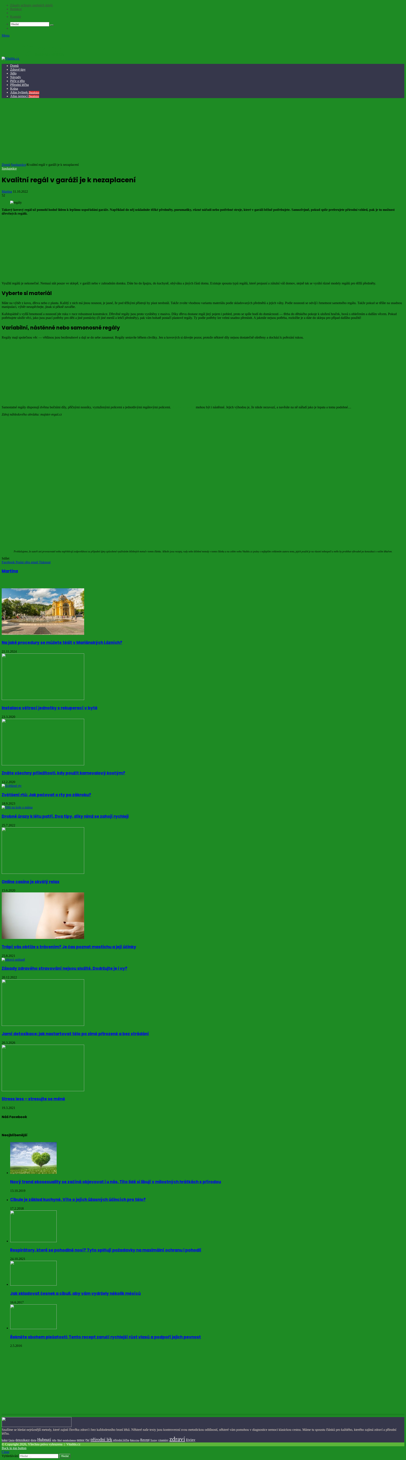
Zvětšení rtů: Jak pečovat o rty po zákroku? (46, 795)
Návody (15, 77)
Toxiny (153, 1440)
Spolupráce (17, 13)
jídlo (54, 1440)
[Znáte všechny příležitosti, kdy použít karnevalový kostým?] (43, 764)
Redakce (16, 9)
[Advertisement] (202, 131)
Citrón (11, 1440)
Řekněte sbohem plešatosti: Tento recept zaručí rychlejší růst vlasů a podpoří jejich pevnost (105, 1337)
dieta (33, 1440)
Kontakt (15, 16)
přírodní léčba (121, 1440)
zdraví (177, 1438)
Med (59, 1440)
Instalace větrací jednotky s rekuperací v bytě (49, 708)
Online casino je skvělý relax (30, 882)
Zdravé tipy (18, 69)
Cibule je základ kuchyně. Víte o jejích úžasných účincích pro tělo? (78, 1199)
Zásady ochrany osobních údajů (31, 5)
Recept (145, 1440)
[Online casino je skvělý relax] (43, 872)
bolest (5, 1440)
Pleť (87, 1440)
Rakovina (134, 1440)
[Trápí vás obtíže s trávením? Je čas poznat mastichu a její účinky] (43, 938)
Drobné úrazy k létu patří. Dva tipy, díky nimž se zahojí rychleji (65, 816)
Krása (14, 88)
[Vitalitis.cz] (34, 58)
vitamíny (163, 1440)
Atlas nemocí (24, 96)
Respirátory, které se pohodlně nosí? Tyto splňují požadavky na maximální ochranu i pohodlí (105, 1250)
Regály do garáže (183, 407)
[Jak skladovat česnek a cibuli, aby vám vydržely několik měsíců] (33, 1284)
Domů (14, 65)
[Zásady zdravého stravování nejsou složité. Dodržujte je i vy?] (13, 959)
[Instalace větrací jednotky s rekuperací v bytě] (43, 699)
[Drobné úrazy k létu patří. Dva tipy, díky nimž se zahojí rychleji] (17, 807)
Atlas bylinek (24, 92)
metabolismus (69, 1440)
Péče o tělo (17, 81)
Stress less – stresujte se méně (33, 1099)
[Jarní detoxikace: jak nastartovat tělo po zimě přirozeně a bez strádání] (43, 1024)
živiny (190, 1440)
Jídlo (13, 73)
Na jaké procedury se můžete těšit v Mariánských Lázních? (62, 642)
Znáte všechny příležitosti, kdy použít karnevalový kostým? (63, 773)
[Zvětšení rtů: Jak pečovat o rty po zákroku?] (12, 786)
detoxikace (22, 1440)
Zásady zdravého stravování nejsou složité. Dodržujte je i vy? (64, 968)
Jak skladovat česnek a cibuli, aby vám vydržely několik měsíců (75, 1293)
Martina (7, 191)
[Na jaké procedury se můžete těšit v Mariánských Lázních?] (43, 633)
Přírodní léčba (19, 84)
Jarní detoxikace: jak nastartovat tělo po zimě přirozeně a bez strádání (75, 1034)
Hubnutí (44, 1439)
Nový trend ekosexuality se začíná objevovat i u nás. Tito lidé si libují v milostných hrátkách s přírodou (115, 1182)
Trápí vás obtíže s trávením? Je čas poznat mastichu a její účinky (69, 947)
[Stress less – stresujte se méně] (43, 1090)
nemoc (81, 1440)
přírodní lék (101, 1439)
